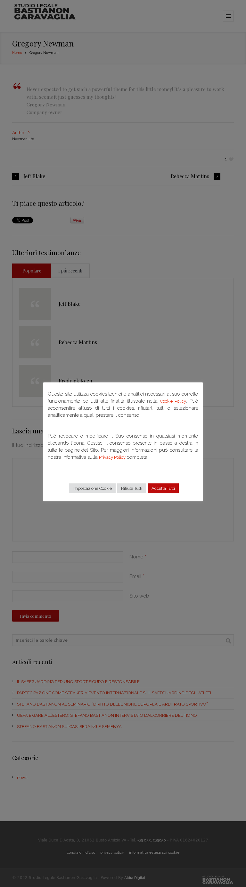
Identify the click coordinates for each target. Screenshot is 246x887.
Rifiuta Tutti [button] (131, 488)
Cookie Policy (173, 401)
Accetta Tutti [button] (163, 488)
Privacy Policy (112, 457)
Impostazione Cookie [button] (92, 488)
